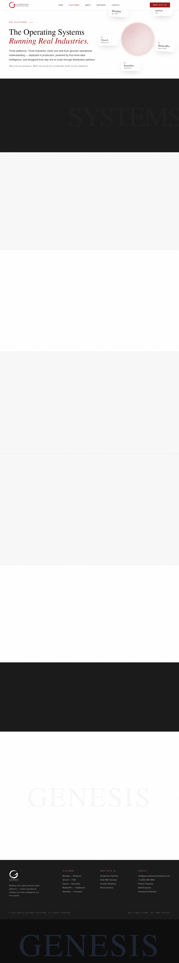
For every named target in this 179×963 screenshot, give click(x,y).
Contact (116, 5)
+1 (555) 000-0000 (146, 880)
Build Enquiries (144, 888)
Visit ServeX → (21, 341)
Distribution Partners (109, 876)
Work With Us (160, 5)
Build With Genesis (112, 801)
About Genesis (106, 888)
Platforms (74, 5)
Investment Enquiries (147, 891)
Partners (101, 5)
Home (60, 5)
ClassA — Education (71, 884)
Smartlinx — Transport (72, 891)
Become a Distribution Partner (73, 801)
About (88, 5)
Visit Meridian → (22, 239)
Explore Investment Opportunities (89, 809)
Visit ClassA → (21, 443)
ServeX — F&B (69, 880)
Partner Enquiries (145, 884)
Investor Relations (108, 884)
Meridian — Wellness (71, 876)
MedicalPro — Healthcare (73, 888)
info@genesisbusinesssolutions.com (154, 876)
